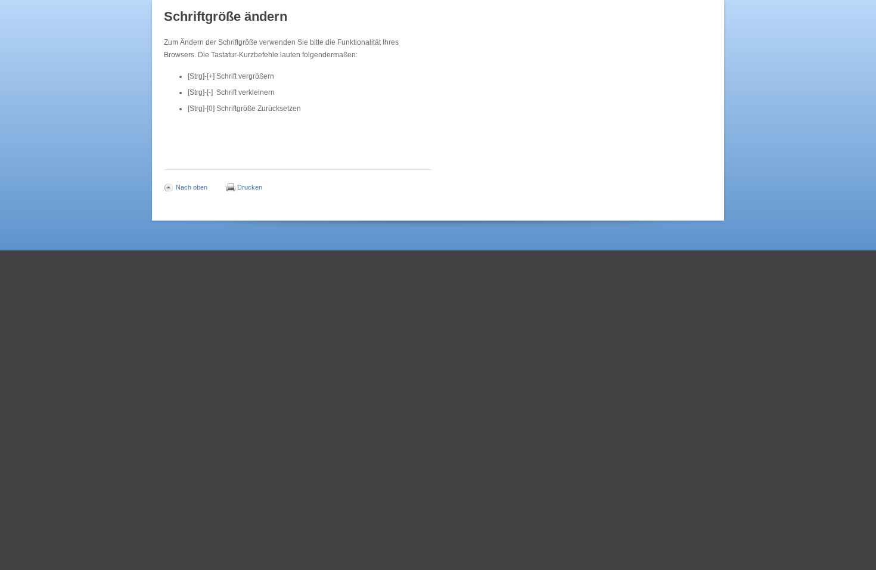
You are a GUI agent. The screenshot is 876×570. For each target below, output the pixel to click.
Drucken (249, 186)
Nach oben (191, 186)
